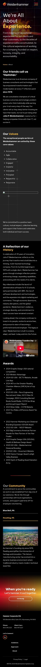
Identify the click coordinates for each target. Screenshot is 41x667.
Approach (14, 647)
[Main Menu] (36, 4)
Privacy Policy (17, 659)
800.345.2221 (7, 627)
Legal (26, 659)
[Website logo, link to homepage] (16, 6)
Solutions (14, 643)
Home (5, 64)
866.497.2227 (18, 627)
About (14, 651)
